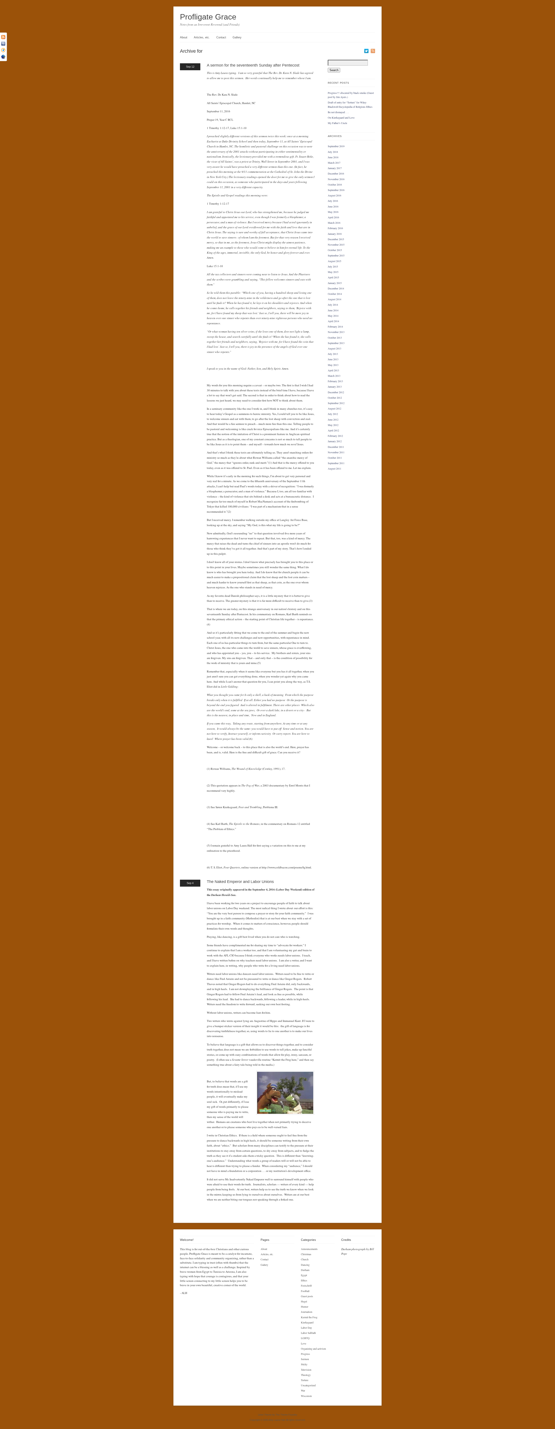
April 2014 (333, 321)
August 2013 (334, 348)
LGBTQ (305, 1338)
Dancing (305, 1264)
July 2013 (333, 354)
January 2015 (335, 283)
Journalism (306, 1311)
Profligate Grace (208, 16)
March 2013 (334, 375)
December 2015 (336, 239)
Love (303, 1343)
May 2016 (333, 212)
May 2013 (333, 365)
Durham (305, 1270)
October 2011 (335, 457)
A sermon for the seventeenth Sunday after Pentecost (253, 65)
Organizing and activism (313, 1348)
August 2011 (334, 468)
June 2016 (333, 206)
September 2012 (336, 403)
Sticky (304, 1364)
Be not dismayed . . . (338, 112)
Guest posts (307, 1296)
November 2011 (336, 452)
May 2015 (333, 272)
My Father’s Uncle (337, 123)
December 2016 (336, 173)
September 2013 (336, 343)
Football (305, 1291)
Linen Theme (265, 1414)
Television (306, 1369)
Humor (304, 1306)
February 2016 (335, 228)
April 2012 (333, 430)
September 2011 (336, 463)
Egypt (304, 1275)
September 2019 (336, 146)
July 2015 (333, 266)
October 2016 (335, 184)
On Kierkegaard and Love (341, 117)
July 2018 (333, 151)
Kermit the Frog (309, 1317)
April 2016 (333, 217)
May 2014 (333, 315)
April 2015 (333, 277)
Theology (306, 1375)
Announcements (309, 1249)
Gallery (237, 37)
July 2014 (333, 304)
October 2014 (335, 293)
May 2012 (333, 425)
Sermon (305, 1359)
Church (305, 1259)
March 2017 (334, 162)
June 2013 (333, 359)
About (183, 37)
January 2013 (335, 386)
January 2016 (335, 233)
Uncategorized (308, 1385)
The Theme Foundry (286, 1414)
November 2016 (336, 179)
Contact (221, 37)
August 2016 (334, 195)
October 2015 (335, 250)
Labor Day (306, 1327)
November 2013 (336, 332)
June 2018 (333, 157)
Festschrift (306, 1285)
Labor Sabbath (308, 1332)
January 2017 (335, 168)
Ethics (304, 1280)
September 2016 (336, 190)
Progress (305, 1354)
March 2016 (334, 222)
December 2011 (336, 447)
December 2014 (336, 288)
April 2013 (333, 370)
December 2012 (336, 392)
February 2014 (335, 326)
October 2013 (335, 337)
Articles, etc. (202, 37)
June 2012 (333, 419)
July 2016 (333, 200)
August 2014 (334, 299)
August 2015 (334, 261)
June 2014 (333, 310)
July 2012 (333, 414)
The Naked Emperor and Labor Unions (240, 881)
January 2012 (335, 441)
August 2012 (334, 408)
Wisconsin (306, 1396)
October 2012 (335, 397)
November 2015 (336, 244)
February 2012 (335, 435)
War (303, 1390)
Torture (304, 1380)
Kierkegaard (307, 1322)
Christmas (306, 1254)
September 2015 (336, 255)
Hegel (304, 1301)
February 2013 (335, 381)
